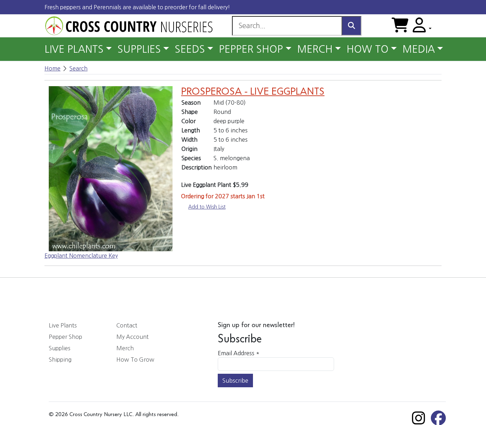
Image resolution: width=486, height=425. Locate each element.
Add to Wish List (207, 206)
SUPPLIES (139, 49)
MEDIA (418, 49)
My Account (132, 337)
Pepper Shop (65, 337)
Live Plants (63, 325)
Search (78, 68)
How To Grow (135, 359)
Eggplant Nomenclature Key (81, 255)
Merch (125, 348)
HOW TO (368, 49)
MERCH (315, 49)
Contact (126, 325)
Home (52, 68)
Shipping (60, 359)
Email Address (238, 353)
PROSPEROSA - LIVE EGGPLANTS (252, 92)
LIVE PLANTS (74, 49)
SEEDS (190, 49)
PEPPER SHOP (251, 49)
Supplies (59, 348)
